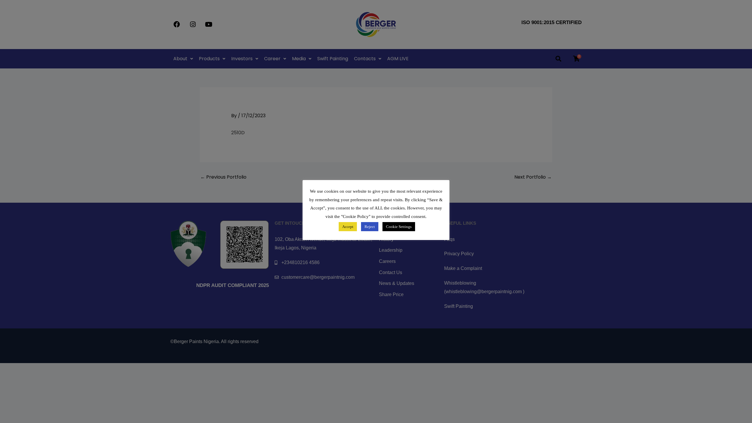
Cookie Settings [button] (399, 226)
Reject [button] (370, 226)
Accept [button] (347, 226)
